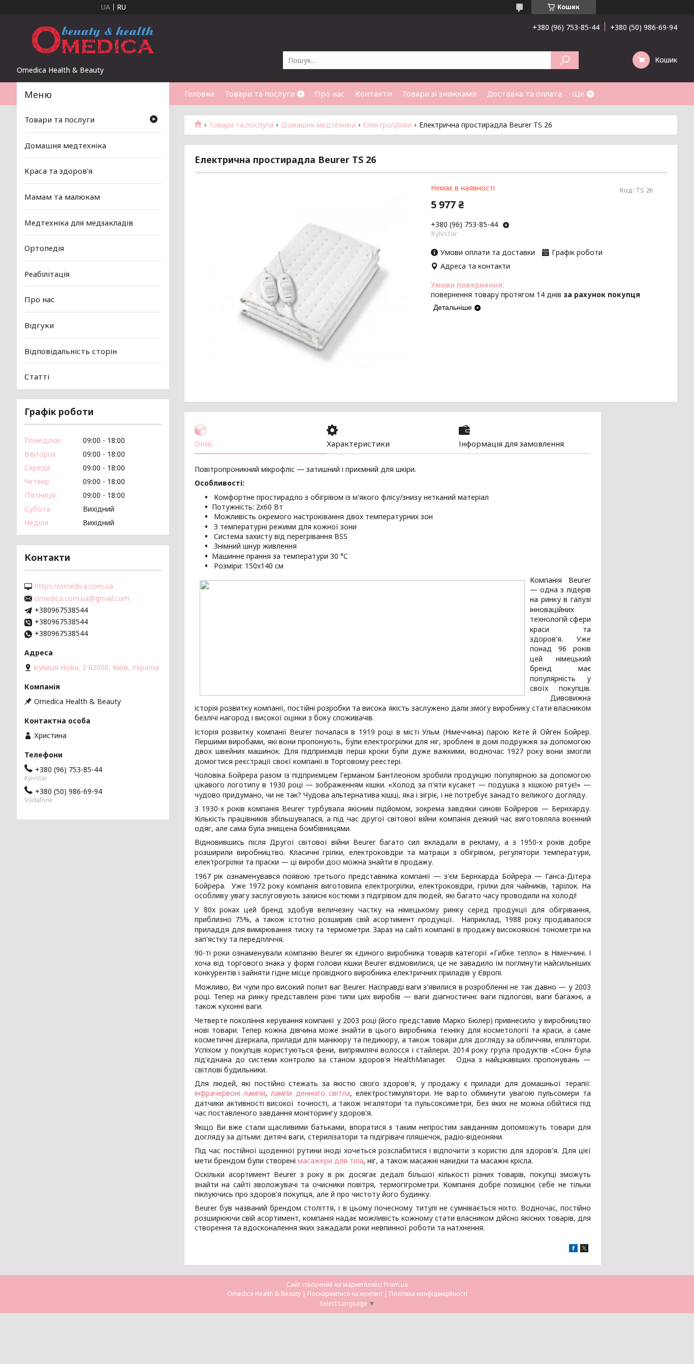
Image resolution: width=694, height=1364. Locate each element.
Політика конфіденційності (428, 1293)
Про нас (329, 93)
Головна (199, 93)
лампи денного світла (310, 1093)
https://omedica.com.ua (74, 586)
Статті (36, 376)
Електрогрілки (387, 125)
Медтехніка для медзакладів (78, 222)
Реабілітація (47, 274)
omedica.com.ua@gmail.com (82, 598)
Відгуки (39, 325)
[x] (584, 1249)
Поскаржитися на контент (345, 1293)
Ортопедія (44, 248)
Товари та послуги (260, 93)
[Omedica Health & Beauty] (93, 39)
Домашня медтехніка (318, 125)
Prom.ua (396, 1284)
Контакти (373, 93)
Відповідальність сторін (70, 351)
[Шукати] (565, 60)
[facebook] (573, 1249)
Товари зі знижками (439, 93)
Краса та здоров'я (58, 171)
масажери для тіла (330, 1160)
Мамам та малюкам (62, 197)
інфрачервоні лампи (230, 1093)
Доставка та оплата (524, 93)
